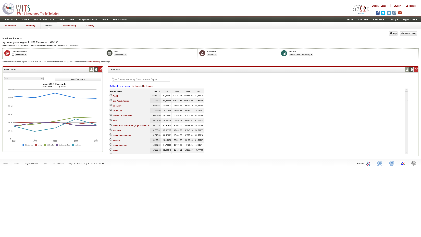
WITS (33, 8)
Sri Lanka (117, 131)
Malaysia (116, 140)
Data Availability (94, 62)
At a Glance (10, 25)
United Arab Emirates (122, 135)
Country (90, 25)
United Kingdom (120, 145)
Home (350, 19)
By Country (137, 85)
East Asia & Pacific (121, 101)
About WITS (363, 19)
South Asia (117, 111)
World (115, 96)
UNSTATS (391, 163)
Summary (30, 25)
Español (384, 5)
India (115, 121)
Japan (115, 150)
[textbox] (141, 79)
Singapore (117, 106)
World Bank (414, 163)
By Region (148, 85)
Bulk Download (120, 19)
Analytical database (88, 19)
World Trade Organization (403, 163)
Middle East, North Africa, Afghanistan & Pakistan (134, 126)
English (375, 5)
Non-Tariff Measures (43, 19)
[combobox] (24, 78)
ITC (369, 163)
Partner (48, 25)
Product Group (69, 25)
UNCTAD (380, 163)
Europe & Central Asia (122, 116)
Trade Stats (10, 19)
